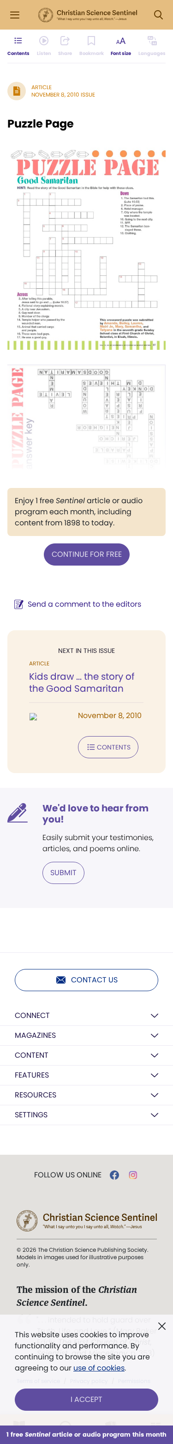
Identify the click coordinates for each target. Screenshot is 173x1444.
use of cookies (99, 1368)
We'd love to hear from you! (95, 814)
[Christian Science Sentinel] (87, 15)
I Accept (86, 1399)
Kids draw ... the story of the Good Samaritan (82, 682)
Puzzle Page (40, 123)
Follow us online (67, 1175)
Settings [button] (31, 1114)
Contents (114, 747)
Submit (63, 872)
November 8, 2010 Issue (63, 94)
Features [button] (32, 1075)
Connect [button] (32, 1015)
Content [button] (31, 1055)
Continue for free (87, 554)
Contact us (94, 980)
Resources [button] (35, 1095)
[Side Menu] (15, 15)
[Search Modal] (158, 15)
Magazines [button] (35, 1035)
